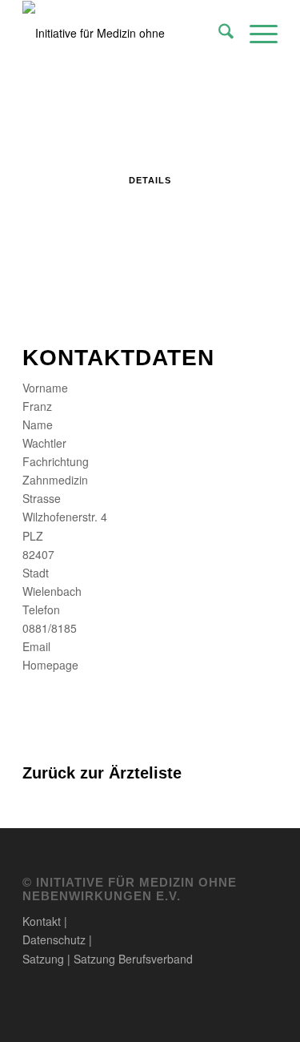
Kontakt (41, 921)
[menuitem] (218, 33)
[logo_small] (124, 33)
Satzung (43, 959)
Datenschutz (54, 939)
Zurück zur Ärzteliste (102, 773)
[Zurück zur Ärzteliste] (26, 755)
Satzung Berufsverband (133, 959)
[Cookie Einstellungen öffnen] (29, 1021)
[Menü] (256, 33)
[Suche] (218, 33)
